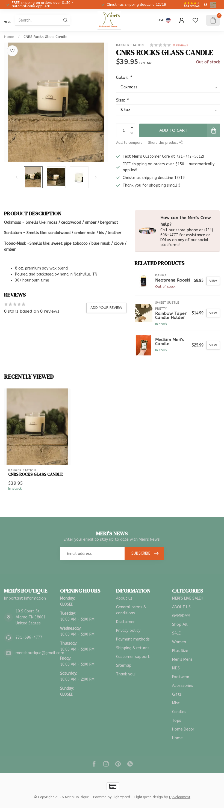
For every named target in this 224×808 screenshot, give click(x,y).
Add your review (106, 308)
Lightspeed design (148, 797)
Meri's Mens (182, 659)
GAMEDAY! (181, 616)
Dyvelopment (179, 797)
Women (179, 642)
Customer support (133, 656)
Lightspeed (121, 797)
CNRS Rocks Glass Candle (45, 37)
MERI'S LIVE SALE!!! (187, 598)
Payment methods (133, 639)
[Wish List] (195, 20)
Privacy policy (128, 630)
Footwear (180, 677)
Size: (122, 100)
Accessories (182, 685)
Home (9, 37)
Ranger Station (130, 45)
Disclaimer (125, 622)
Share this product (163, 142)
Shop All (180, 624)
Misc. (176, 703)
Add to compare (129, 142)
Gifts (177, 694)
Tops (176, 720)
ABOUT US (181, 607)
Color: (124, 77)
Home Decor (183, 729)
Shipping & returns (132, 648)
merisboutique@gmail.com (40, 653)
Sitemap (123, 665)
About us (124, 598)
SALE (176, 633)
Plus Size (180, 650)
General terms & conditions (131, 610)
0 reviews (180, 45)
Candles (179, 712)
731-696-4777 (29, 637)
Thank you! (125, 674)
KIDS (176, 668)
